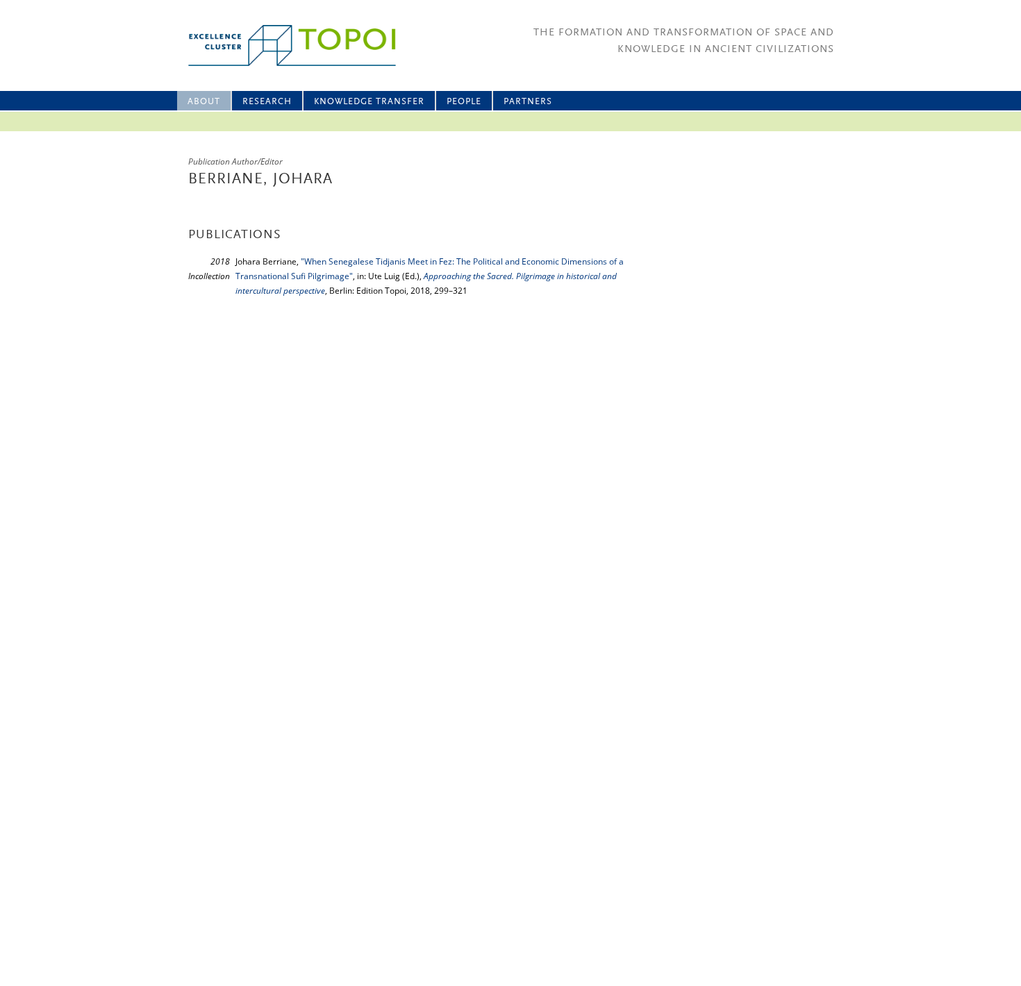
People (464, 101)
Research (267, 101)
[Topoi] (279, 45)
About (204, 101)
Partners (528, 101)
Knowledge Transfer (369, 101)
